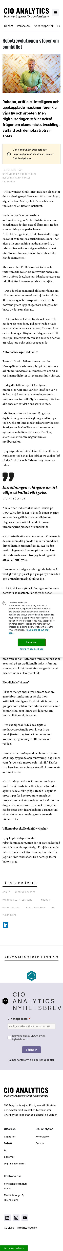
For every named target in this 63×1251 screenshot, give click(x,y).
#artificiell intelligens (17, 900)
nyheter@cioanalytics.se (15, 1186)
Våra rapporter (43, 26)
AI (5, 1150)
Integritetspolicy (26, 1227)
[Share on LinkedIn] (5, 925)
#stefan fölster (25, 892)
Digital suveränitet (14, 1163)
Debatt (8, 26)
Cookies (9, 1227)
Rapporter (9, 1136)
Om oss (40, 1143)
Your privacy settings (14, 1248)
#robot (45, 900)
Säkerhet (9, 1156)
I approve (31, 642)
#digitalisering (35, 907)
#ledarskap (10, 915)
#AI (53, 907)
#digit (6, 892)
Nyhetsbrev (42, 1136)
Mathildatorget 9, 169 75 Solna (14, 1197)
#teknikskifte (11, 907)
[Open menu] (55, 12)
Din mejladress (18, 1019)
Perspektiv (23, 26)
